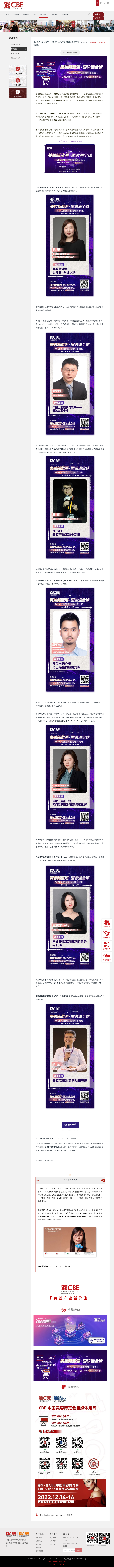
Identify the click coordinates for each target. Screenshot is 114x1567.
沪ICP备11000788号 (57, 1564)
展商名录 (39, 1541)
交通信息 (52, 1544)
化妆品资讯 (15, 53)
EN (101, 3)
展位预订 (39, 1544)
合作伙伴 (52, 1541)
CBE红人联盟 (15, 45)
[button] (5, 26)
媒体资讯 (13, 38)
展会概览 (39, 1538)
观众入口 (98, 18)
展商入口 (98, 14)
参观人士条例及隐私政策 (57, 1562)
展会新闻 (14, 49)
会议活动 (52, 1538)
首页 (7, 14)
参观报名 (39, 1548)
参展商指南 (39, 1551)
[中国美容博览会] (13, 5)
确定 (78, 1550)
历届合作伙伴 (15, 58)
